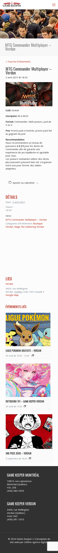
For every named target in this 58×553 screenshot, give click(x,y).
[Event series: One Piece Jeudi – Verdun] (30, 458)
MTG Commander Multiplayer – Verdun (26, 219)
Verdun (9, 283)
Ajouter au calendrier (24, 182)
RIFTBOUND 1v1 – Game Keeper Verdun (25, 401)
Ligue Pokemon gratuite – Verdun (23, 350)
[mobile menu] (53, 4)
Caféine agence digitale (36, 542)
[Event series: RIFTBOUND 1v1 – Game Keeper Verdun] (25, 406)
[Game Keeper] (12, 4)
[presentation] (28, 329)
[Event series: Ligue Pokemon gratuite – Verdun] (33, 355)
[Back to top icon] (51, 546)
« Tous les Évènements (18, 61)
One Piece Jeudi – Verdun (18, 453)
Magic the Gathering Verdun (29, 226)
